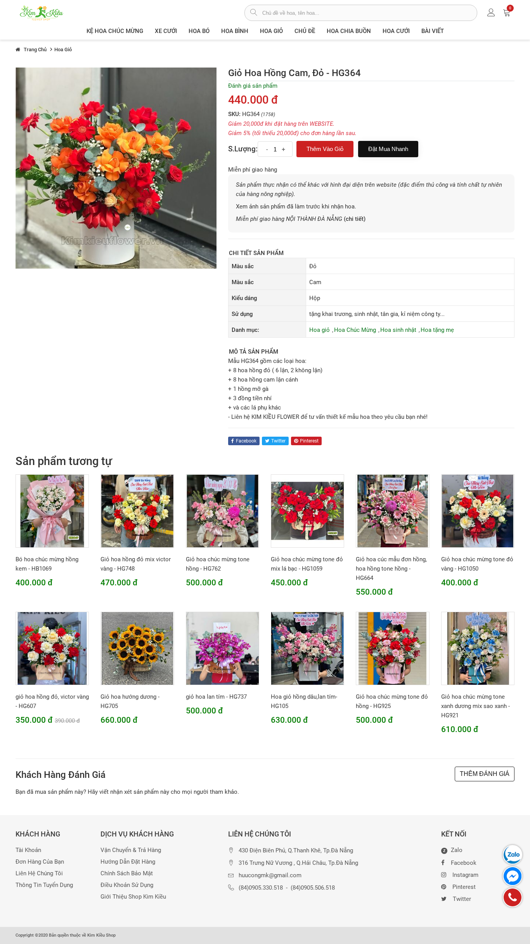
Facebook (463, 863)
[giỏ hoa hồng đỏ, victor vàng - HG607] (52, 648)
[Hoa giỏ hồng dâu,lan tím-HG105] (307, 648)
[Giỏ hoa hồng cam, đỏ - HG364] (116, 167)
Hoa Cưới (396, 31)
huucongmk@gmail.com (270, 875)
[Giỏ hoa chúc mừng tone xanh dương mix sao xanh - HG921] (478, 648)
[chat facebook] (512, 876)
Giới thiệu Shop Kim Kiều (133, 897)
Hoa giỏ (271, 31)
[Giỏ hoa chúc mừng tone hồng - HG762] (222, 510)
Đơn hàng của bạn (40, 862)
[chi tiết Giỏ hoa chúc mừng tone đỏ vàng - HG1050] (478, 510)
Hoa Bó (199, 31)
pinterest (309, 441)
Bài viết (432, 31)
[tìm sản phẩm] (253, 13)
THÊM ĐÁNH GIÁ (484, 773)
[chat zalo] (512, 854)
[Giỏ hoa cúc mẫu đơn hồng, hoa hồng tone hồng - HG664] (392, 510)
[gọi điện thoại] (512, 897)
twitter (278, 441)
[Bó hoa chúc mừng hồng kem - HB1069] (52, 510)
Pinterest (464, 887)
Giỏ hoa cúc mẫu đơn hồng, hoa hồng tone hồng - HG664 (391, 568)
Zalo (452, 850)
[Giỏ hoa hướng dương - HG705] (137, 648)
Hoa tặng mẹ (437, 329)
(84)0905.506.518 (313, 888)
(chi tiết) (354, 218)
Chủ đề (304, 31)
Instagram (465, 875)
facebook (246, 441)
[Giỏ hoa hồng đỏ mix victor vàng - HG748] (137, 510)
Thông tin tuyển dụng (44, 885)
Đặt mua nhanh (388, 149)
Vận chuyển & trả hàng (130, 850)
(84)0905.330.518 (261, 888)
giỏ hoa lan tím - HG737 (216, 696)
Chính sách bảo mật (126, 873)
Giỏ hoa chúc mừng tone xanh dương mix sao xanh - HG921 (475, 706)
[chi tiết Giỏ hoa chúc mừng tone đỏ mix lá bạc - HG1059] (307, 510)
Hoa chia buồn (349, 31)
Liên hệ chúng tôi (39, 873)
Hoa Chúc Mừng (355, 329)
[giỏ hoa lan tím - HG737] (222, 648)
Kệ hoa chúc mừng (115, 31)
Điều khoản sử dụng (126, 885)
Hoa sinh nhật (398, 329)
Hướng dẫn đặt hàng (127, 862)
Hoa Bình (234, 31)
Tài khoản (28, 850)
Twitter (462, 899)
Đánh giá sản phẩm (252, 85)
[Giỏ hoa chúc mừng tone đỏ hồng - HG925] (392, 648)
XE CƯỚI (166, 31)
